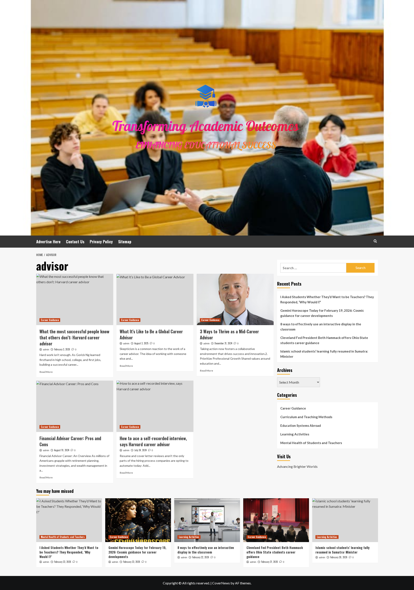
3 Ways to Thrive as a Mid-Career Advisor (229, 334)
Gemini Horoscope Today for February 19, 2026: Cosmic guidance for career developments (322, 313)
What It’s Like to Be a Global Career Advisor (151, 334)
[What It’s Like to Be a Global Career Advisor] (154, 299)
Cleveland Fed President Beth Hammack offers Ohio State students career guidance (324, 340)
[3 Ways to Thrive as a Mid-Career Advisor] (235, 299)
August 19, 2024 (61, 450)
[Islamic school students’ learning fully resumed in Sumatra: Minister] (345, 520)
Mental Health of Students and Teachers (311, 443)
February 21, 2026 (269, 561)
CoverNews (221, 583)
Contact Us (75, 241)
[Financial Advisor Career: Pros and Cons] (74, 406)
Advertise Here (48, 241)
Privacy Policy (101, 241)
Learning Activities (294, 434)
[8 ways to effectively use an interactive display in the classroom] (207, 520)
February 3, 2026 (62, 349)
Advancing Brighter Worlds (297, 466)
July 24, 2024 (140, 450)
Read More (46, 371)
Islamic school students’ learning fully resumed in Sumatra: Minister (324, 353)
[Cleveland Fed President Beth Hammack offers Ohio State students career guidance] (276, 520)
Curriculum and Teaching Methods (306, 417)
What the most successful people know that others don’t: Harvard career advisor (74, 337)
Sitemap (124, 241)
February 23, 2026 (62, 561)
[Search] (375, 241)
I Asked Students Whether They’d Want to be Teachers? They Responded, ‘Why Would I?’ (327, 299)
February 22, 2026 (200, 557)
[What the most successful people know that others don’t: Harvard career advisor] (74, 299)
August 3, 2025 (141, 343)
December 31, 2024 (223, 343)
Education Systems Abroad (300, 425)
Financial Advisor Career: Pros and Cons (70, 441)
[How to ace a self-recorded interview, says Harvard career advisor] (154, 406)
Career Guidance (50, 320)
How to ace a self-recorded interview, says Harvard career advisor (153, 441)
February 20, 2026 (338, 557)
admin (46, 349)
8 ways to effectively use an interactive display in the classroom (320, 326)
